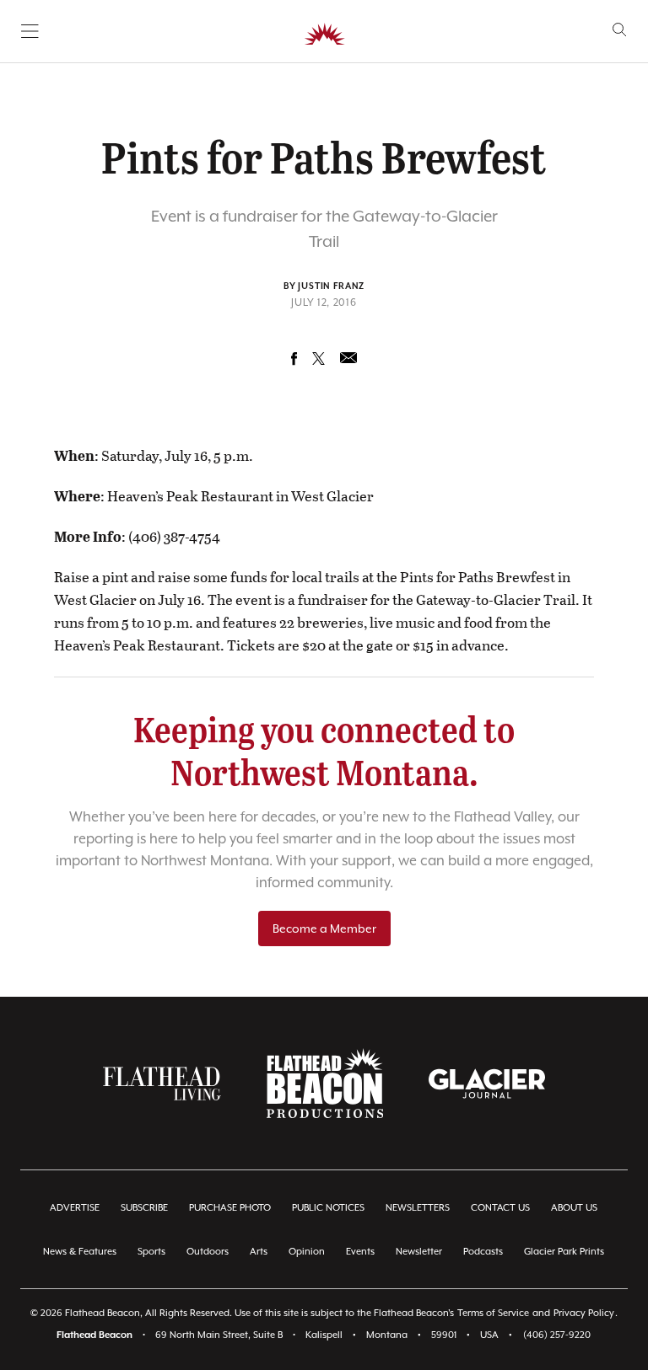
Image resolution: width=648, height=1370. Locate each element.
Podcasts (483, 1251)
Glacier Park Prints (564, 1251)
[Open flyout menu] (30, 31)
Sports (151, 1251)
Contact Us (500, 1207)
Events (360, 1251)
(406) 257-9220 (557, 1335)
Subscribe (144, 1207)
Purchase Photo (230, 1207)
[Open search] (619, 30)
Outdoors (207, 1251)
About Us (574, 1207)
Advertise (75, 1207)
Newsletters (418, 1207)
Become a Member (324, 928)
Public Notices (328, 1207)
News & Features (79, 1251)
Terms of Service (493, 1313)
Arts (258, 1251)
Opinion (307, 1251)
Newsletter (419, 1251)
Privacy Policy (584, 1313)
